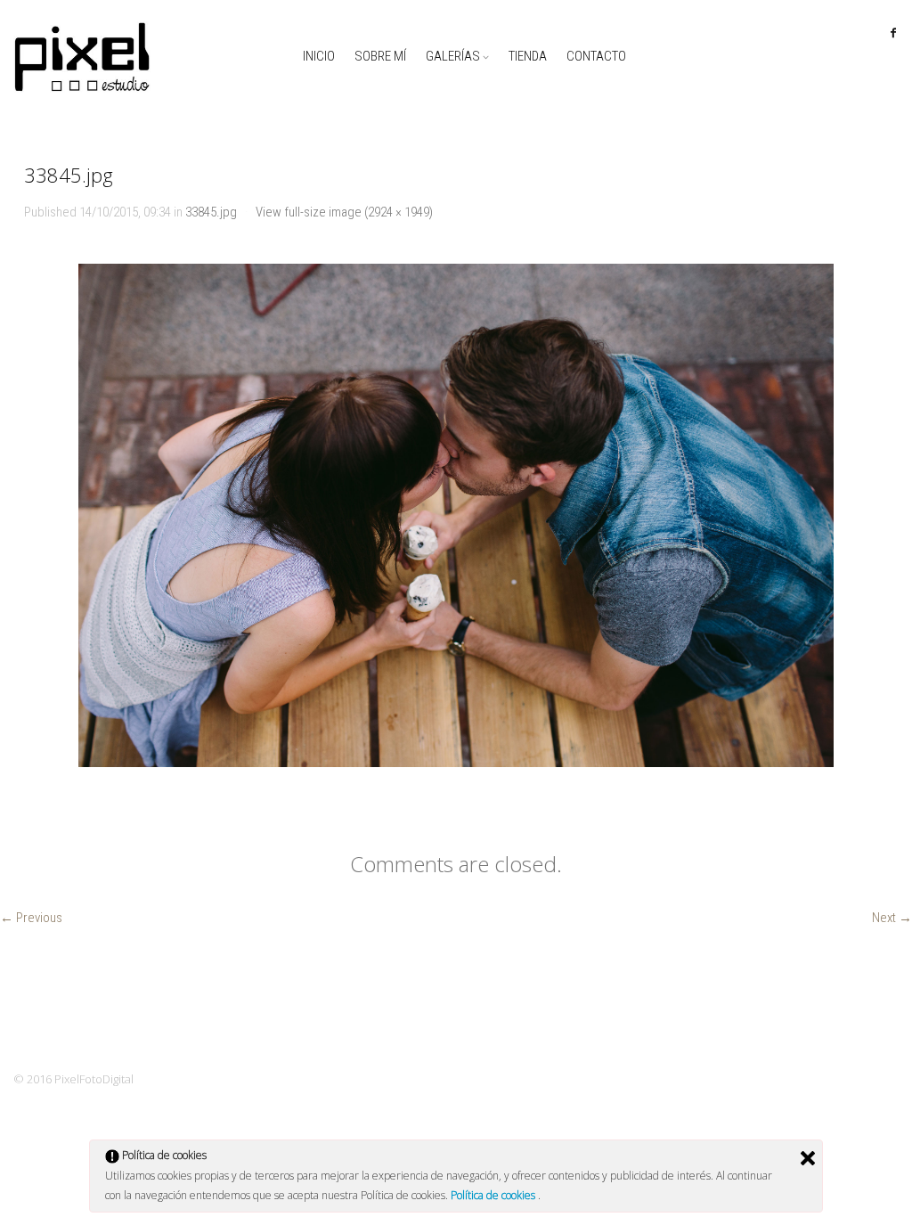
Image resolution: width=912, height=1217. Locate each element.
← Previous (31, 918)
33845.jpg (211, 212)
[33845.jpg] (455, 515)
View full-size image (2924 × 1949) (344, 212)
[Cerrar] (808, 1158)
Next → (892, 918)
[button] (456, 515)
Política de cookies (494, 1195)
